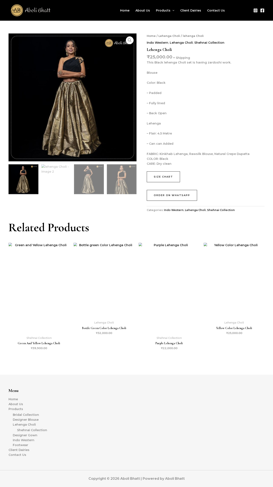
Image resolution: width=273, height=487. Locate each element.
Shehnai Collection (209, 43)
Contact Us (216, 10)
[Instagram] (255, 10)
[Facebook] (262, 10)
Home (124, 10)
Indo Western (157, 43)
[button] (172, 10)
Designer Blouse (26, 420)
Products (163, 10)
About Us (142, 10)
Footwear (20, 445)
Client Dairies (190, 10)
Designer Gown (25, 435)
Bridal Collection (26, 415)
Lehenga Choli (169, 36)
